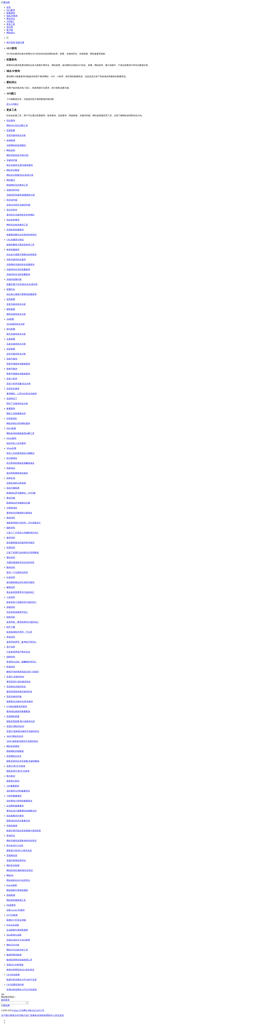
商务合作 (14, 1015)
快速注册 (20, 42)
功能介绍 (23, 1015)
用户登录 (10, 42)
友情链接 (41, 1015)
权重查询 (10, 13)
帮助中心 (50, 1015)
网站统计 (10, 33)
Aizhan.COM (18, 1010)
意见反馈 (59, 1015)
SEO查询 (10, 10)
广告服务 (32, 1015)
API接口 (10, 21)
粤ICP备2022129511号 (34, 1010)
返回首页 (5, 1000)
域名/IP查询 (11, 16)
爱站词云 (10, 18)
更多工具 (10, 24)
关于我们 (5, 1015)
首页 (8, 7)
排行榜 (9, 27)
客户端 (9, 30)
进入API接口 (12, 104)
